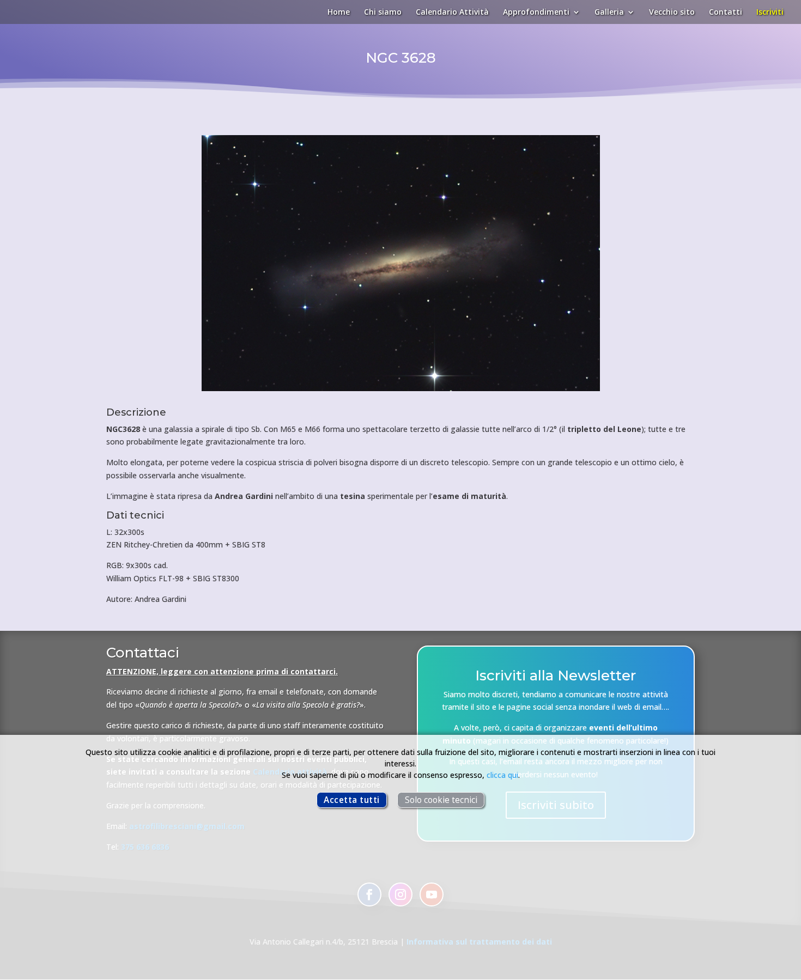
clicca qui (502, 775)
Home (338, 12)
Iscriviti (770, 12)
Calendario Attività (452, 12)
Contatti (725, 12)
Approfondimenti (536, 12)
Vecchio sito (672, 12)
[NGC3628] (401, 391)
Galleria (609, 12)
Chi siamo (383, 12)
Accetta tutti (351, 800)
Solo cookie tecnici (441, 800)
